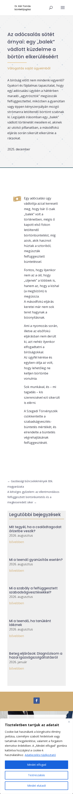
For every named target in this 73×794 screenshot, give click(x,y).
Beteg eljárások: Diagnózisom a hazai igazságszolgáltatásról (35, 655)
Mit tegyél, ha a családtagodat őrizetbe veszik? (35, 529)
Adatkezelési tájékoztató (40, 755)
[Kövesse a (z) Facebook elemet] (36, 700)
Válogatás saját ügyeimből (28, 68)
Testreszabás (36, 775)
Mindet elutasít (36, 785)
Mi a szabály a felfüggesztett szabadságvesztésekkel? (33, 590)
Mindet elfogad (36, 764)
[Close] (69, 721)
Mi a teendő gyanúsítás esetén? (36, 559)
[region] (36, 756)
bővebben (16, 542)
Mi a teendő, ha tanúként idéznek (30, 623)
